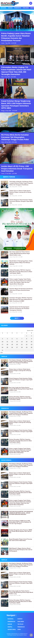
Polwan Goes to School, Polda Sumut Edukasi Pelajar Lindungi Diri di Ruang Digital (20, 371)
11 (7, 341)
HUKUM (10, 624)
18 (7, 344)
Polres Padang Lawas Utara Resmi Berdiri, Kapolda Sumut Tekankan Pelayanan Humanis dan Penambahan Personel (16, 37)
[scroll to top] (31, 635)
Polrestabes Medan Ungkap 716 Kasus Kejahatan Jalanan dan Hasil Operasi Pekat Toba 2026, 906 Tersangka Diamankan (16, 70)
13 (17, 341)
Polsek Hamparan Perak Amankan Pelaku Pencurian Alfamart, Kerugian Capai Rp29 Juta (20, 380)
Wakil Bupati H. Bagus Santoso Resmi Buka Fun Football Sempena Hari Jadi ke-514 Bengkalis (21, 550)
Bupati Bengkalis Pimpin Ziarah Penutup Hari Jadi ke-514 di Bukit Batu (20, 539)
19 (12, 344)
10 (2, 341)
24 (2, 347)
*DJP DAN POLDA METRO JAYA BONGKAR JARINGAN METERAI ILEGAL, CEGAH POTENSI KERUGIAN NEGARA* (21, 513)
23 (31, 344)
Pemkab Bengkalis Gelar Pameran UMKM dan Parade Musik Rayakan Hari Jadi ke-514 (20, 531)
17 (2, 344)
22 (26, 344)
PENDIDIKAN (21, 627)
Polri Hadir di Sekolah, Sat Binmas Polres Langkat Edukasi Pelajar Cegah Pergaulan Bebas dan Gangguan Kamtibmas (21, 361)
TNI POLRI (20, 624)
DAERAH (10, 8)
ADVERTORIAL (12, 629)
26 (12, 347)
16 (31, 341)
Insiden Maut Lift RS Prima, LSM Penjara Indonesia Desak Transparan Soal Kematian (16, 168)
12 (12, 341)
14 (22, 341)
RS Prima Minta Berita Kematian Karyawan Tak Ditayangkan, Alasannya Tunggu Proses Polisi (15, 137)
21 (22, 344)
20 (17, 344)
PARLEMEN (26, 8)
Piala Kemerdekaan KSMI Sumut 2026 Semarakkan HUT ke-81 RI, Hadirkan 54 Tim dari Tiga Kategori (20, 522)
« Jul (1, 352)
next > (17, 318)
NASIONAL (3, 8)
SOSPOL (10, 627)
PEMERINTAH (17, 8)
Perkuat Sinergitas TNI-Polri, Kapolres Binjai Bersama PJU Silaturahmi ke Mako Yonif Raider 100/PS (20, 398)
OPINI (19, 629)
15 (26, 341)
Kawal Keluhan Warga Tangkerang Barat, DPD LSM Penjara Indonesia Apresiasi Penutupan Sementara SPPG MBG (16, 104)
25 (7, 347)
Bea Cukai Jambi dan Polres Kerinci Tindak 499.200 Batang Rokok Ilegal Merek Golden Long (21, 389)
